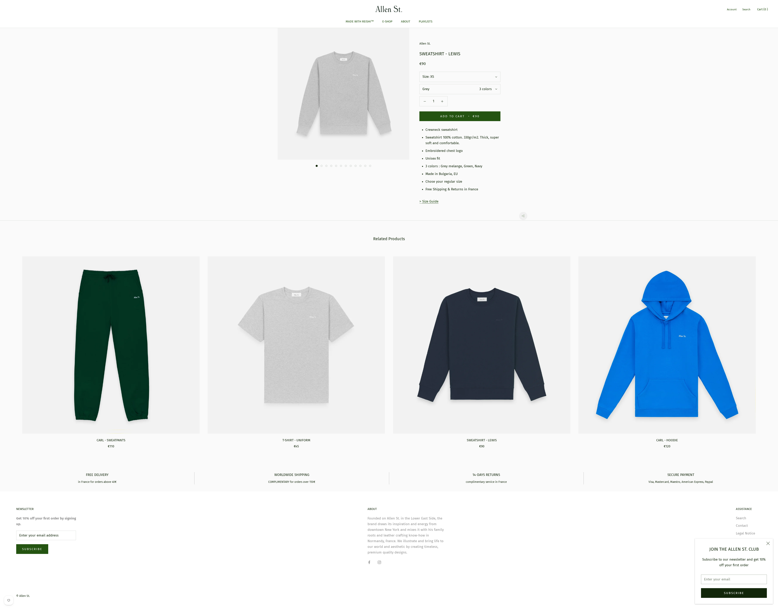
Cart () (762, 9)
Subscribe (734, 593)
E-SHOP (387, 21)
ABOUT (405, 21)
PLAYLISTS (425, 21)
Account (732, 9)
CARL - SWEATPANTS (111, 440)
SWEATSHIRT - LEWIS (482, 440)
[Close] (768, 543)
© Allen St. (23, 596)
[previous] (12, 348)
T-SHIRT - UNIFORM (296, 440)
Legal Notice (745, 533)
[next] (765, 348)
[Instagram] (379, 562)
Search (746, 9)
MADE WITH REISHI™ (360, 21)
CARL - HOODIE (667, 440)
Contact (742, 526)
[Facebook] (369, 562)
